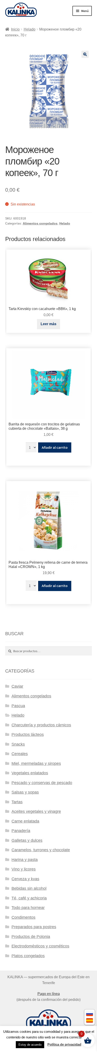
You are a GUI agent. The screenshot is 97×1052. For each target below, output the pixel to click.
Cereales (20, 753)
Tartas (17, 802)
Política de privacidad (64, 1044)
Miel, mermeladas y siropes (36, 763)
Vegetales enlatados (30, 773)
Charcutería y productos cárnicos (41, 725)
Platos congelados (28, 956)
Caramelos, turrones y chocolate (41, 850)
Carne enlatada (25, 821)
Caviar (17, 686)
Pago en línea (48, 994)
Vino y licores (24, 869)
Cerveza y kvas (25, 879)
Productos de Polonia (31, 936)
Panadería (21, 830)
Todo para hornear (28, 907)
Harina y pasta (25, 859)
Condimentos (23, 917)
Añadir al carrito (55, 447)
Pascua (18, 706)
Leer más (48, 324)
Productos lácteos (28, 734)
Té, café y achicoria (29, 898)
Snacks (18, 744)
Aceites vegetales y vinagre (36, 811)
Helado (29, 29)
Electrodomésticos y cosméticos (40, 946)
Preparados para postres (34, 927)
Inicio (15, 29)
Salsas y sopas (25, 792)
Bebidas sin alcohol (29, 888)
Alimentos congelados (40, 223)
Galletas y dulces (27, 840)
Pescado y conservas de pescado (42, 782)
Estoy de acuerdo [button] (30, 1044)
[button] (85, 54)
